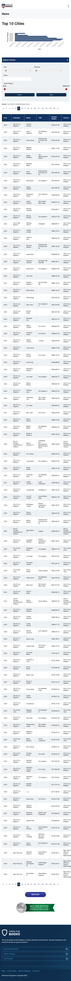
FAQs (3, 971)
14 (50, 108)
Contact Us (36, 971)
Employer (37, 67)
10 (35, 108)
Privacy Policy (11, 971)
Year (5, 67)
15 (54, 108)
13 (46, 108)
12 (42, 108)
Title (40, 118)
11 (38, 108)
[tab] (35, 949)
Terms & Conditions (24, 971)
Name (6, 75)
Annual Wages (8, 83)
